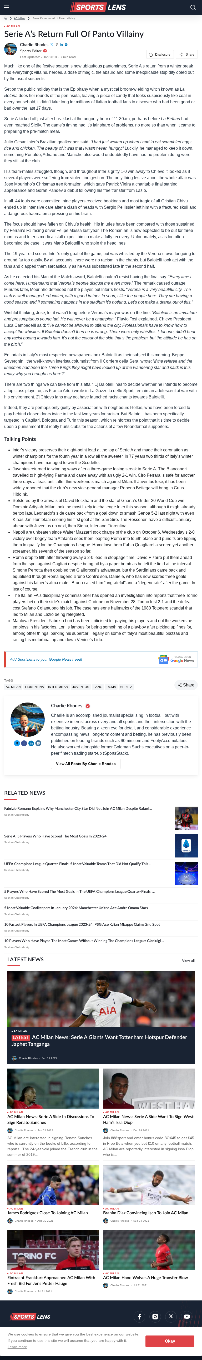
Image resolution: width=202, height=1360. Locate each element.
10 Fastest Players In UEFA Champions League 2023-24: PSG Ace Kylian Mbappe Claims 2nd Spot (82, 925)
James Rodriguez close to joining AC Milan (47, 1213)
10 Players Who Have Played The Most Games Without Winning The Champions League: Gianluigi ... (84, 941)
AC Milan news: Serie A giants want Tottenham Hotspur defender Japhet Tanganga (99, 1041)
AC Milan (19, 18)
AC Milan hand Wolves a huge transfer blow (145, 1278)
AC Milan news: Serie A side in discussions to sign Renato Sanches (50, 1120)
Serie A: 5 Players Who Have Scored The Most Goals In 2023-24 (55, 836)
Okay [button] (170, 1341)
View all (188, 960)
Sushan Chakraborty (16, 814)
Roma (111, 687)
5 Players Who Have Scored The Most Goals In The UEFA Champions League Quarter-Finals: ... (79, 892)
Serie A (126, 687)
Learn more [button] (17, 1347)
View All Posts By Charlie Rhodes (86, 764)
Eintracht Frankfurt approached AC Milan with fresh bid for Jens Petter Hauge (51, 1281)
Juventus (80, 687)
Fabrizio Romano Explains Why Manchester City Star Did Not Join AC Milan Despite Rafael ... (78, 809)
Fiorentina (34, 687)
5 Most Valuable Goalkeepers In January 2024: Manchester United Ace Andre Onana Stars (76, 908)
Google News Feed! (65, 659)
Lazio (97, 687)
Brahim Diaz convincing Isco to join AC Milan (145, 1213)
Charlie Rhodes (28, 1058)
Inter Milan (58, 687)
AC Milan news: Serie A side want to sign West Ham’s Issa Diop (148, 1120)
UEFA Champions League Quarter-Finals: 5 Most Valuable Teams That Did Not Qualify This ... (77, 864)
